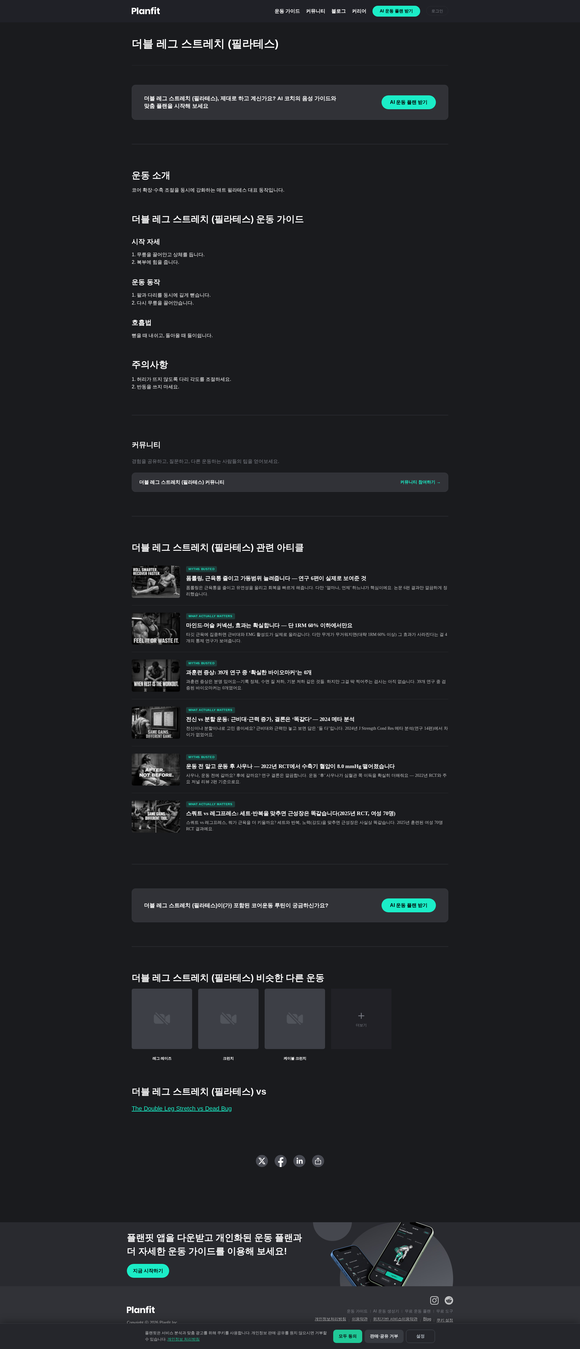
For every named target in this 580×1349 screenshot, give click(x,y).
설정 (420, 1336)
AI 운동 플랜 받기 (408, 102)
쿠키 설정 (445, 1320)
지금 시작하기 (148, 1270)
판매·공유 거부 (384, 1336)
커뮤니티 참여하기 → (420, 482)
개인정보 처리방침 (183, 1339)
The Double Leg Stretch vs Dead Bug (182, 1108)
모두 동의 (348, 1336)
